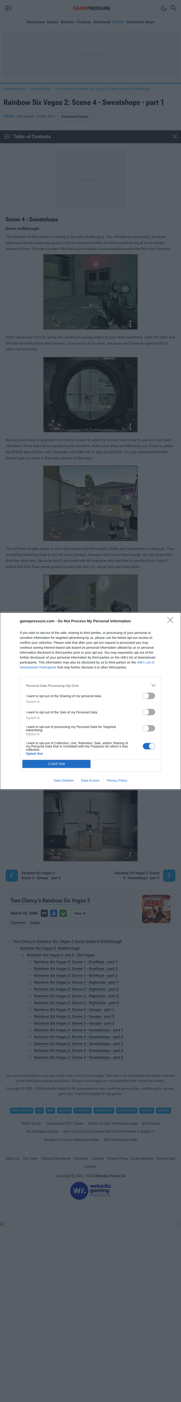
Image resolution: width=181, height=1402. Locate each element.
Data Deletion (64, 780)
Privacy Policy (117, 780)
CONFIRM (56, 764)
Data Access (90, 780)
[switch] (149, 696)
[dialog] (90, 701)
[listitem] (90, 685)
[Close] (171, 621)
